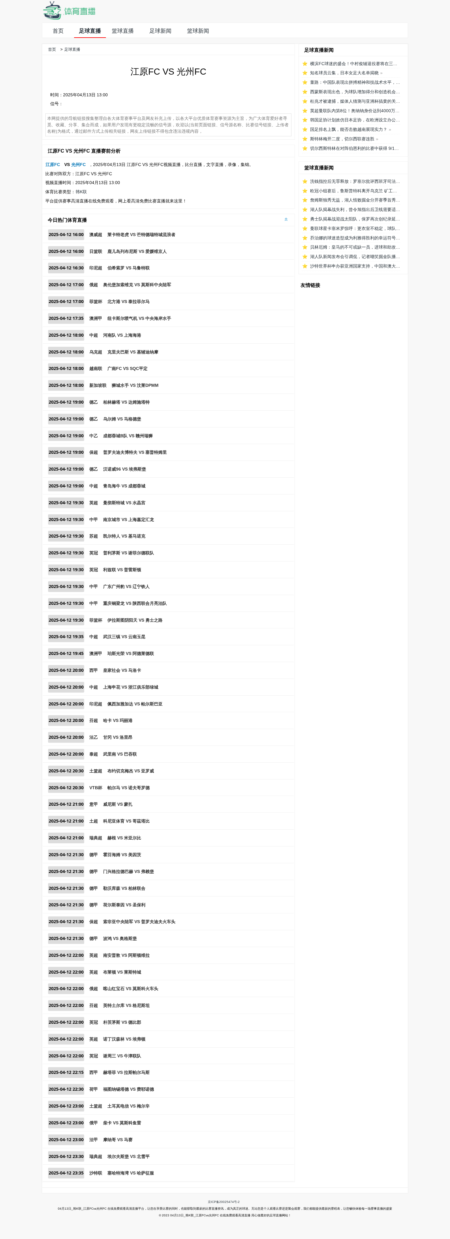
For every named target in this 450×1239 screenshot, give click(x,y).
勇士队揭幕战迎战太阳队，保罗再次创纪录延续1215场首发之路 (370, 218)
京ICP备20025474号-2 (224, 1202)
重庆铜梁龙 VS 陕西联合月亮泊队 (135, 603)
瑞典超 (95, 837)
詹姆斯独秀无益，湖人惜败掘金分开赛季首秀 (353, 200)
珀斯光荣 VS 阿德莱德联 (130, 653)
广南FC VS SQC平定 (127, 368)
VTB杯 (95, 787)
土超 (93, 821)
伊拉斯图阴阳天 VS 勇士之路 (135, 620)
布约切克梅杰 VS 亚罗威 (130, 770)
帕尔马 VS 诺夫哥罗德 (128, 787)
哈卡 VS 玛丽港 (118, 720)
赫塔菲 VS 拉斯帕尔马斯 (126, 1072)
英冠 (93, 552)
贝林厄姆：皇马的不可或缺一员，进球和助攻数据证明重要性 (368, 247)
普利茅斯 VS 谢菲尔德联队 (128, 552)
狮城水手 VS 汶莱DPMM (135, 385)
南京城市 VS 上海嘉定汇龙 (128, 519)
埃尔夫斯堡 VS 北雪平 (128, 1156)
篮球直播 (123, 31)
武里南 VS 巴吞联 (120, 754)
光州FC (78, 164)
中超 (93, 335)
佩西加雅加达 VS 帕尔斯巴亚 (135, 703)
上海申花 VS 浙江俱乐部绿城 (130, 687)
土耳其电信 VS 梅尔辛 (128, 1106)
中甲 (93, 519)
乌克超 (95, 352)
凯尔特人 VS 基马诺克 (124, 536)
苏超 (93, 536)
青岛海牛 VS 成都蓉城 (124, 485)
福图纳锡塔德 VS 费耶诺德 (128, 1089)
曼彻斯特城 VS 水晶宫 (124, 502)
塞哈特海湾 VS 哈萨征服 (130, 1173)
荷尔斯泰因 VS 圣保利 (124, 904)
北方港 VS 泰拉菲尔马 (128, 301)
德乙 (93, 402)
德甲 (93, 854)
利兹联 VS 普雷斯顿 (122, 569)
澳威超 (95, 234)
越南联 (95, 368)
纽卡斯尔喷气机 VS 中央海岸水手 (139, 318)
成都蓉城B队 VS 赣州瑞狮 (128, 435)
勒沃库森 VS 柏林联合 (124, 888)
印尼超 (95, 267)
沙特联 (95, 1173)
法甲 (93, 1139)
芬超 (93, 720)
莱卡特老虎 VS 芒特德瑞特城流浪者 (141, 234)
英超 (93, 502)
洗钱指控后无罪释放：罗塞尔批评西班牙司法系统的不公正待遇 (370, 181)
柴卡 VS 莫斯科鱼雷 (122, 1122)
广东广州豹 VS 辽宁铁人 (126, 586)
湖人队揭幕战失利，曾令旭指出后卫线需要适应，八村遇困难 (368, 209)
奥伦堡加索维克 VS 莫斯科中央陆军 (137, 284)
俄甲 (93, 1122)
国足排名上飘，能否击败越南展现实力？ (348, 129)
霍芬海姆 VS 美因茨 (122, 854)
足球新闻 (160, 31)
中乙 (93, 435)
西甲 (93, 670)
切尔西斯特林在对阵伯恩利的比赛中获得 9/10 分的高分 (362, 148)
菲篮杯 (95, 301)
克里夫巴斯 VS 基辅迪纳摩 (132, 352)
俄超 (93, 284)
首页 (58, 31)
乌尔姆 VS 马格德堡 (122, 418)
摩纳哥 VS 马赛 (118, 1139)
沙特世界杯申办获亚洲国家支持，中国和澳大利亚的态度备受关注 (372, 266)
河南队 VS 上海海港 (122, 335)
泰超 (93, 754)
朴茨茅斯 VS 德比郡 (122, 1022)
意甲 (93, 804)
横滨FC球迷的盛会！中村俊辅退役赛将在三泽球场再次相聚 (366, 63)
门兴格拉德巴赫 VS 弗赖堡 (128, 871)
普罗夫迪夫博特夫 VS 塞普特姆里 (135, 452)
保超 (93, 452)
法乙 (93, 737)
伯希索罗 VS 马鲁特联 (128, 267)
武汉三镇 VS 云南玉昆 (124, 636)
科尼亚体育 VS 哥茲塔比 (126, 821)
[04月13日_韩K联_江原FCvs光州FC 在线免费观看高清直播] (69, 18)
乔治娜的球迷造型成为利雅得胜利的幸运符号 (353, 237)
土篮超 (95, 770)
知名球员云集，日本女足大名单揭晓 (344, 72)
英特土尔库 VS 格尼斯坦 (126, 1005)
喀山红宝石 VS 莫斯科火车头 (130, 988)
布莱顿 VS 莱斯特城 (122, 972)
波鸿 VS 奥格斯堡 (120, 938)
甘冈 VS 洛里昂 (118, 737)
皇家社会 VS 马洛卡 (122, 670)
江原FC (53, 164)
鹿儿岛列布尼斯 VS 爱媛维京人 (137, 251)
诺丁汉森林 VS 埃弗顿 (124, 1039)
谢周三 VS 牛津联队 (122, 1055)
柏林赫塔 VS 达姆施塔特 (126, 402)
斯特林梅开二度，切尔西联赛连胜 (342, 138)
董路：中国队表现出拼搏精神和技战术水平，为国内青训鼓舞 (368, 82)
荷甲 (93, 1089)
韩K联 (81, 191)
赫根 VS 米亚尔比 (124, 837)
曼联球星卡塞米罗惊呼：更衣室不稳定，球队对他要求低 (363, 228)
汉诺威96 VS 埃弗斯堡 (124, 469)
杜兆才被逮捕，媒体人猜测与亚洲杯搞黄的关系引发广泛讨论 (368, 101)
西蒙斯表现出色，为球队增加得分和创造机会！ (355, 91)
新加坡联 (98, 385)
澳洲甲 (95, 318)
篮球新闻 (198, 31)
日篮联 (95, 251)
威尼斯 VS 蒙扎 (118, 804)
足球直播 (90, 31)
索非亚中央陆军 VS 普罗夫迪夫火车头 (139, 921)
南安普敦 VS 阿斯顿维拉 (126, 955)
